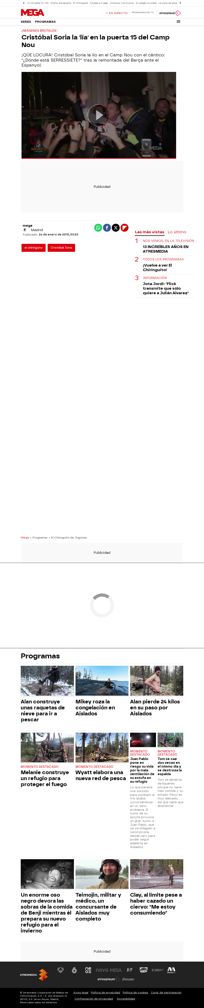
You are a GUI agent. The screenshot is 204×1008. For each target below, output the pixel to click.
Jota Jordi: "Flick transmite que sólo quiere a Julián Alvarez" (166, 288)
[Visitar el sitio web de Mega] (116, 970)
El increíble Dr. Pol (38, 3)
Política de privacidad (105, 992)
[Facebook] (25, 230)
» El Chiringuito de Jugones (68, 537)
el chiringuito (34, 247)
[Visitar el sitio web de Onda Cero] (144, 970)
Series (26, 22)
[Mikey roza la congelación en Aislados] (102, 681)
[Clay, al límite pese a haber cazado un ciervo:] (156, 874)
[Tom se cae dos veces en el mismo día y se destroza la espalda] (170, 740)
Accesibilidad (126, 998)
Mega (25, 537)
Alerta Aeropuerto (60, 3)
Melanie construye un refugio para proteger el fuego (45, 778)
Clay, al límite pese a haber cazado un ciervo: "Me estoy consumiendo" (156, 904)
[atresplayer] (170, 13)
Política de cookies (135, 992)
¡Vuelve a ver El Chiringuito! (157, 267)
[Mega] (46, 13)
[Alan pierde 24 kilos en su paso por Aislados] (156, 681)
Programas (45, 22)
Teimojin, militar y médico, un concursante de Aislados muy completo (98, 907)
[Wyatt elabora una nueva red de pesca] (102, 748)
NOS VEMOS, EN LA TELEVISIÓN (168, 241)
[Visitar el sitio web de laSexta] (74, 970)
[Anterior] (24, 3)
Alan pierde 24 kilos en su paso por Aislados (155, 708)
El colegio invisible (146, 3)
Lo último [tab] (177, 232)
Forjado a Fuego (99, 3)
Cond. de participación (166, 992)
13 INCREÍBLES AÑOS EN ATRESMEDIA (165, 249)
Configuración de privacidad (94, 998)
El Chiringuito (80, 3)
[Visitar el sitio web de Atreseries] (130, 970)
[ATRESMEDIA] (34, 974)
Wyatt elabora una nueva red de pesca (101, 775)
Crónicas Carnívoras (122, 3)
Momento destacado (40, 767)
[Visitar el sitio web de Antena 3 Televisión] (61, 970)
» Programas (39, 537)
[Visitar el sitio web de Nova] (102, 970)
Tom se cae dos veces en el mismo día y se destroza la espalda (170, 766)
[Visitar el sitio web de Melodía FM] (171, 970)
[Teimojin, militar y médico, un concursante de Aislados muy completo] (102, 874)
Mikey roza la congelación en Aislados (95, 708)
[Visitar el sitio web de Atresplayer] (109, 979)
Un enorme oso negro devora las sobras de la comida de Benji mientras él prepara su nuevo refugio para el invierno (47, 913)
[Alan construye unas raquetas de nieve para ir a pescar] (47, 681)
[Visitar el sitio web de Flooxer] (128, 979)
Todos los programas (163, 259)
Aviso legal (80, 992)
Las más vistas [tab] (149, 232)
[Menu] (178, 21)
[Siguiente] (180, 3)
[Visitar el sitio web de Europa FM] (158, 970)
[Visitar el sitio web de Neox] (88, 970)
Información (155, 278)
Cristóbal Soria (61, 247)
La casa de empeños (170, 3)
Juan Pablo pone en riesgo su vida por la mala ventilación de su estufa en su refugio (142, 770)
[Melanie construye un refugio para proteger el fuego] (47, 748)
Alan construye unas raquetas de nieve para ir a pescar (43, 711)
